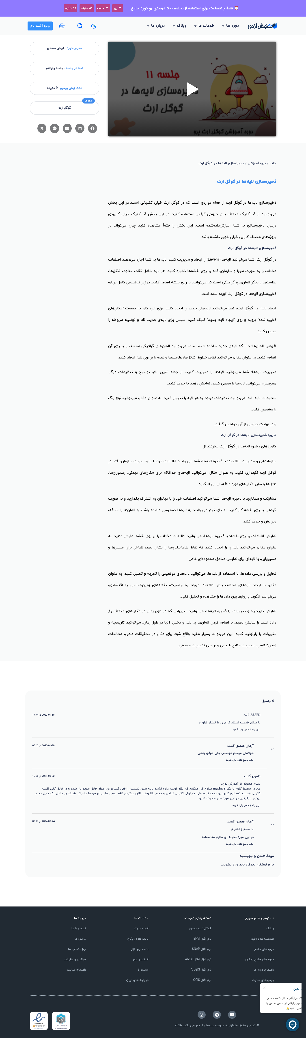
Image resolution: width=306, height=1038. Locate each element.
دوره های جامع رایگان (259, 959)
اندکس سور (141, 959)
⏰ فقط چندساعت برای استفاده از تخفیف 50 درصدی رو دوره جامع (185, 8)
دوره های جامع (264, 949)
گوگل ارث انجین (200, 928)
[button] (92, 128)
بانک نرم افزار (140, 949)
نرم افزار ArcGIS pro (198, 959)
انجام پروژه (141, 928)
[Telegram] (217, 1015)
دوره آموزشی (257, 163)
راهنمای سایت (76, 970)
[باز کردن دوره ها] (223, 26)
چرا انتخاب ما (77, 949)
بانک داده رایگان (138, 939)
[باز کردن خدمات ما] (195, 26)
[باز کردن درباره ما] (148, 26)
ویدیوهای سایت (263, 980)
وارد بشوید (230, 864)
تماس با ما (78, 928)
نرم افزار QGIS (202, 980)
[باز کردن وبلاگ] (174, 26)
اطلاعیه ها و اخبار (262, 939)
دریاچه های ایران (137, 980)
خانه (273, 163)
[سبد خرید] (61, 25)
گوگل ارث (64, 108)
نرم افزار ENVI (202, 939)
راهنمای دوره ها (264, 970)
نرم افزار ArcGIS (201, 970)
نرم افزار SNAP (201, 949)
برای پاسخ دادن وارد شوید (246, 729)
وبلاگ (270, 928)
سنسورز (143, 970)
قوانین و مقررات (75, 959)
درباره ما (80, 939)
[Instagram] (202, 1015)
